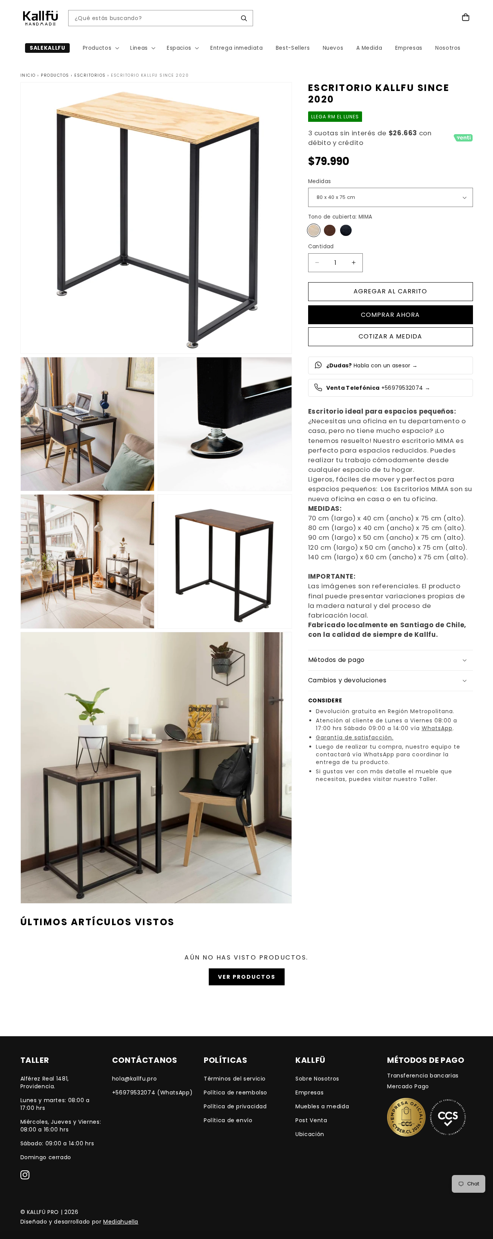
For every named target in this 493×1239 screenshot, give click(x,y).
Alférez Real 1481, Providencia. (44, 1082)
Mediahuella (120, 1222)
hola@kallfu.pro (134, 1078)
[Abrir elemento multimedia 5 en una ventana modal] (225, 561)
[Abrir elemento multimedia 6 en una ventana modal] (156, 767)
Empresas (309, 1092)
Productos (55, 75)
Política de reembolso (235, 1092)
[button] (100, 48)
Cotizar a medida (391, 336)
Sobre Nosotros (317, 1078)
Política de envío (228, 1120)
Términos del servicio (235, 1078)
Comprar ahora (390, 314)
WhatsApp (437, 728)
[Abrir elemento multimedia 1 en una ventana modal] (156, 218)
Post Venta (311, 1120)
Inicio (28, 75)
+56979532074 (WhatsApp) (152, 1092)
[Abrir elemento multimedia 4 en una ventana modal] (87, 561)
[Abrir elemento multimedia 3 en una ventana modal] (225, 424)
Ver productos (246, 977)
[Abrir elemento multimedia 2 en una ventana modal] (87, 424)
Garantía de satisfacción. (355, 737)
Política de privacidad (235, 1106)
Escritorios (90, 75)
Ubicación (309, 1134)
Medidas (319, 181)
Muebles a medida (322, 1106)
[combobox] (155, 18)
